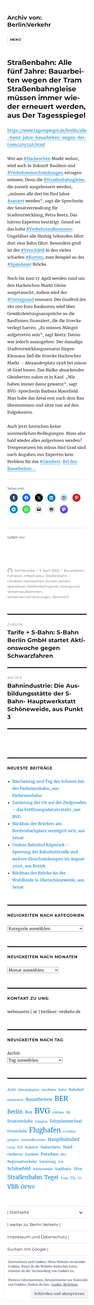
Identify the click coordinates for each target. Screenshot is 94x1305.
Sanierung (47, 1162)
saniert (64, 581)
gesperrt (13, 1140)
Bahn (62, 1090)
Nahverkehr (50, 1147)
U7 (80, 1178)
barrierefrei (15, 1100)
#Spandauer (19, 264)
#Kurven (34, 257)
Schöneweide (43, 1169)
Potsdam (49, 1154)
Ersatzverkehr (20, 1121)
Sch (60, 1162)
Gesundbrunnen (33, 1140)
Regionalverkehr (22, 1161)
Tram (64, 1178)
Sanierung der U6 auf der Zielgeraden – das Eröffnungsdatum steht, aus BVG (49, 809)
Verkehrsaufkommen (24, 592)
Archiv (13, 1053)
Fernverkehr (17, 1131)
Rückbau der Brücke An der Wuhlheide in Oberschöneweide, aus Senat (48, 880)
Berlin (15, 1111)
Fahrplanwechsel (66, 1121)
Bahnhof (76, 1089)
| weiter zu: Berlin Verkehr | (34, 1224)
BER (61, 1098)
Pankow (31, 1154)
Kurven (51, 581)
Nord (67, 1147)
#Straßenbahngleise (64, 179)
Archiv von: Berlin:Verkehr (29, 21)
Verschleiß (60, 597)
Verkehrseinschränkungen (29, 597)
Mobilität (31, 1147)
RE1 (63, 1154)
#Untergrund (20, 299)
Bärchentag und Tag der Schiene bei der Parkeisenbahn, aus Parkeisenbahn (48, 788)
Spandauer (16, 586)
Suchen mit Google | (27, 1249)
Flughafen (45, 1130)
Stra (78, 1168)
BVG (42, 1111)
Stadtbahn (63, 1169)
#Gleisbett (50, 461)
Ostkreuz (15, 1154)
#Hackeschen (37, 158)
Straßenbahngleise (42, 586)
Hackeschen (34, 581)
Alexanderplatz (28, 1090)
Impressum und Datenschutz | (38, 1237)
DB (68, 1112)
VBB (13, 1186)
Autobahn (49, 1090)
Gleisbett (14, 581)
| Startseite (18, 1212)
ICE (20, 1147)
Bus (28, 1112)
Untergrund (69, 586)
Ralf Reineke (24, 570)
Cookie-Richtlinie (64, 1284)
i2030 (11, 1147)
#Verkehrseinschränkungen (35, 172)
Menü (15, 39)
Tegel (51, 1177)
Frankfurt (69, 1131)
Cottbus (58, 1112)
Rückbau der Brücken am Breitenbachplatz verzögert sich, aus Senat (48, 830)
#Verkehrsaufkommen (49, 229)
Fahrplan (14, 576)
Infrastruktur (34, 576)
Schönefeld (19, 1168)
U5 (72, 1178)
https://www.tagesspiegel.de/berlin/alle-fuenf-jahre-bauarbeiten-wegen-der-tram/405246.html (47, 137)
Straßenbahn (56, 576)
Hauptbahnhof (63, 1139)
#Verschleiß (33, 250)
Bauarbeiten (74, 570)
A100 (11, 1089)
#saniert (15, 200)
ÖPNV (28, 1187)
